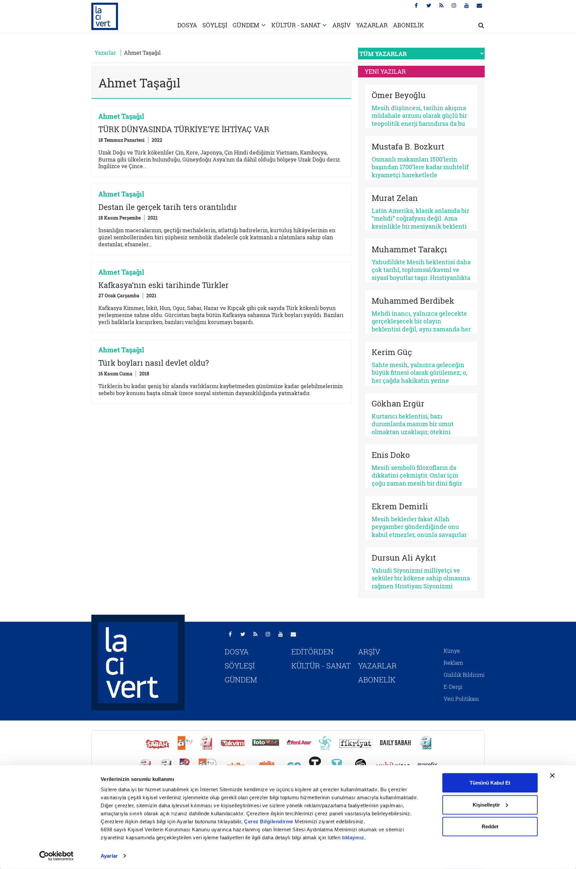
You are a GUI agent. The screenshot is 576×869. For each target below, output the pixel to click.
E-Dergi (453, 686)
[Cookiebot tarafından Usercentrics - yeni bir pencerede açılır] (56, 856)
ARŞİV (341, 25)
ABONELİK (408, 25)
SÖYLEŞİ (214, 25)
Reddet (490, 826)
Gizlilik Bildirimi (464, 674)
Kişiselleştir (486, 804)
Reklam (453, 662)
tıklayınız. (354, 837)
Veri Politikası (461, 698)
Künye (452, 650)
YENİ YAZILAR (385, 71)
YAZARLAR (372, 25)
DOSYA (187, 25)
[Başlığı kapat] (552, 775)
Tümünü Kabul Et (490, 783)
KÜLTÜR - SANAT (295, 25)
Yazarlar (105, 52)
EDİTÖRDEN (312, 651)
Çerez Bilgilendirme (269, 821)
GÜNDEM (246, 25)
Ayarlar (109, 856)
